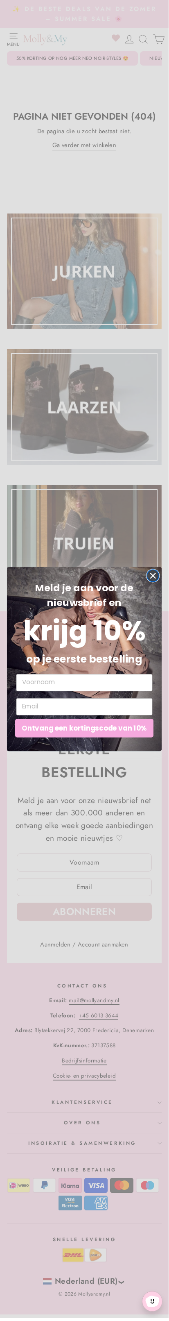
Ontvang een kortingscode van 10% (84, 728)
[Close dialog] (153, 575)
